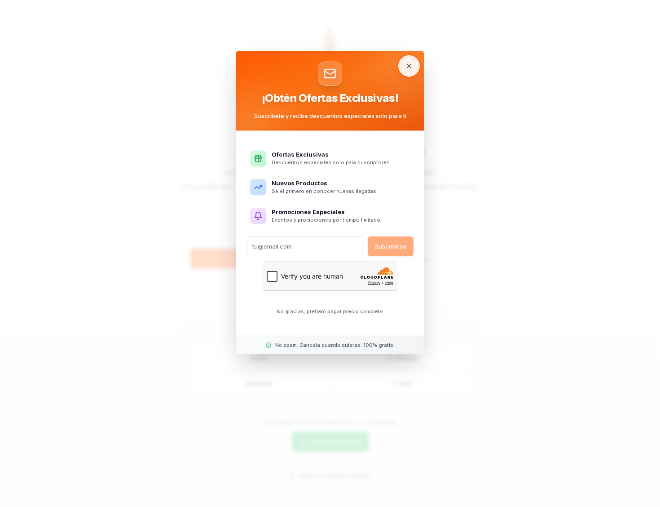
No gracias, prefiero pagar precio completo (330, 311)
